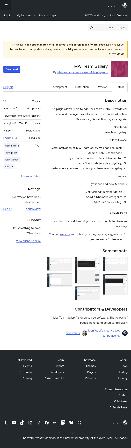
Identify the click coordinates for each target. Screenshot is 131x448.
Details (119, 87)
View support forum (28, 241)
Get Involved (24, 360)
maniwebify (73, 333)
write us (65, 234)
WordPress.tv (53, 378)
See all (7, 209)
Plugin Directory (119, 15)
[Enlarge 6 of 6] (67, 278)
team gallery (11, 152)
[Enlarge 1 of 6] (123, 261)
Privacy (123, 378)
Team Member (12, 159)
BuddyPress (118, 407)
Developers (57, 372)
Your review (33, 209)
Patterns (90, 378)
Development (58, 87)
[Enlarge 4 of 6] (95, 291)
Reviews (102, 87)
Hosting (123, 372)
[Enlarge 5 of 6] (67, 261)
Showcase (89, 360)
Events (27, 366)
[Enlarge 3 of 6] (95, 261)
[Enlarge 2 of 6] (123, 278)
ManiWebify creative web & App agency (82, 72)
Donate (25, 372)
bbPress (121, 401)
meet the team (12, 145)
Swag (26, 378)
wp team (9, 166)
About (124, 360)
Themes (91, 366)
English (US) (10, 137)
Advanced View (31, 176)
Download (12, 69)
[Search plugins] (91, 27)
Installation (82, 87)
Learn (60, 360)
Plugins (91, 372)
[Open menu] (5, 5)
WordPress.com (116, 389)
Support (8, 87)
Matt (123, 395)
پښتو (116, 422)
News (124, 366)
